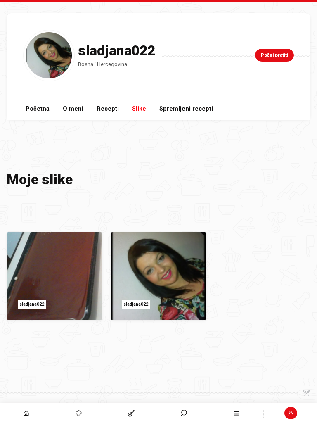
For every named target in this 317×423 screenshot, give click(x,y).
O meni (73, 108)
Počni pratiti (274, 55)
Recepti (108, 108)
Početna (38, 108)
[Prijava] (291, 413)
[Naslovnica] (26, 413)
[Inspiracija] (78, 413)
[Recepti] (131, 413)
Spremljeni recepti (186, 108)
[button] (184, 413)
